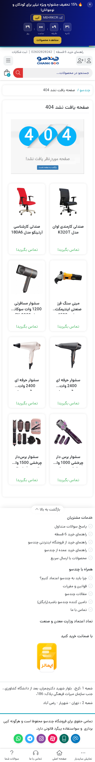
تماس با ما (79, 609)
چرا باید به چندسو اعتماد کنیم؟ (63, 578)
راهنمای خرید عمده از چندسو (65, 550)
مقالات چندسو (76, 593)
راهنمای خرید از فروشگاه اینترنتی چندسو (57, 542)
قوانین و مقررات (75, 586)
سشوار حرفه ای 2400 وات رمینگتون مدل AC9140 (27, 383)
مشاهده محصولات (47, 40)
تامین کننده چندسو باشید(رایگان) (62, 602)
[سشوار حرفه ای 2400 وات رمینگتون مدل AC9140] (27, 355)
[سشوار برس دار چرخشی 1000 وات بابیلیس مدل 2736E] (68, 432)
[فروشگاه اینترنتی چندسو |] (47, 60)
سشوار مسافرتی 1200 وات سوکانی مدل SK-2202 (27, 306)
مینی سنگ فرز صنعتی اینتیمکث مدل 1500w (68, 306)
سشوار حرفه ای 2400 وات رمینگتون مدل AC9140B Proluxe (68, 383)
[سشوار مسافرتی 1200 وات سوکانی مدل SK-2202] (27, 278)
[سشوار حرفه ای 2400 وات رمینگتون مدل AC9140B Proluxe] (68, 355)
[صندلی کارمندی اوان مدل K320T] (68, 202)
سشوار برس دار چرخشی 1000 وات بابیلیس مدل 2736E (68, 460)
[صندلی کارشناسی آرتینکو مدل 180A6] (27, 202)
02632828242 (41, 52)
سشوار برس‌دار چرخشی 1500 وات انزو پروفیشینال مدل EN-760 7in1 (27, 460)
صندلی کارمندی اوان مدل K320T (68, 229)
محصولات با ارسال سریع (69, 558)
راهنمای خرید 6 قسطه (69, 52)
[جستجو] (18, 73)
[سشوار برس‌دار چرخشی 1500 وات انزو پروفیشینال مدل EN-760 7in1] (27, 432)
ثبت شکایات (19, 52)
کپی (37, 18)
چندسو (85, 90)
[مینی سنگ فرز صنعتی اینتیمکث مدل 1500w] (68, 278)
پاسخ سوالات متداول (71, 526)
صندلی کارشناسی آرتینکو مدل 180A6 (27, 229)
